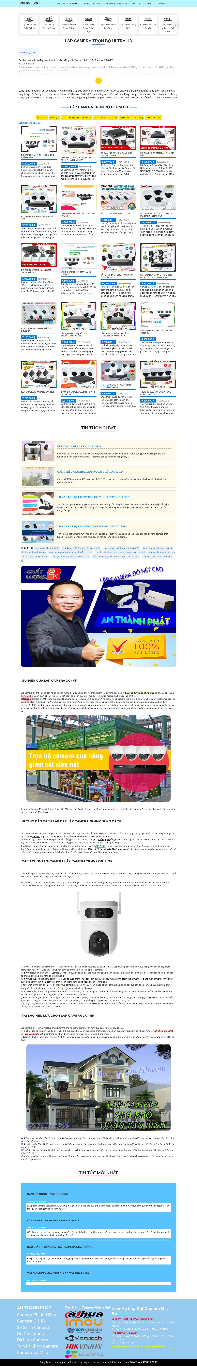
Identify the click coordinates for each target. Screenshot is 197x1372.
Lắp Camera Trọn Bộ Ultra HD (98, 41)
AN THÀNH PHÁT (34, 1308)
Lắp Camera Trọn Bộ (67, 3)
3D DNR (157, 117)
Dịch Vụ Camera (32, 1339)
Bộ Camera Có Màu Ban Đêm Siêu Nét (157, 154)
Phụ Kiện (149, 3)
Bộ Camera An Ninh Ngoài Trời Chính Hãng (38, 156)
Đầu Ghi (136, 3)
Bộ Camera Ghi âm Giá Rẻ (47, 548)
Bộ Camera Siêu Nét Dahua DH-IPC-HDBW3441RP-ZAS (156, 214)
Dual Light (54, 117)
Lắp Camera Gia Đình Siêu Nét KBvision (37, 329)
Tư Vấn (161, 3)
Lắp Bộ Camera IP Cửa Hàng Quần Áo (76, 273)
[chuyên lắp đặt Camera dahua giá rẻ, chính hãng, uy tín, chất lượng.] (84, 1314)
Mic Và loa (42, 117)
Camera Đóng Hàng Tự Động (47, 1194)
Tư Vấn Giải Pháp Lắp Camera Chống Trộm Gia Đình (120, 552)
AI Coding (139, 117)
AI (95, 117)
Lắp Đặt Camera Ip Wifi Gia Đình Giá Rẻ (70, 556)
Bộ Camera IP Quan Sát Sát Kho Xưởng (78, 214)
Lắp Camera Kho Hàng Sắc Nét (37, 391)
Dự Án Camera (31, 1333)
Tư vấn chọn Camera (37, 1346)
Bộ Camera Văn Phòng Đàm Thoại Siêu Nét (36, 271)
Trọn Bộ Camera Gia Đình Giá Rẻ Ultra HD (78, 393)
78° (63, 117)
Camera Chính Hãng (91, 3)
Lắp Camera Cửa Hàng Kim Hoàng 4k (121, 548)
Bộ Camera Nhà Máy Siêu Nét (116, 213)
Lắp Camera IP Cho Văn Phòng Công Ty (156, 331)
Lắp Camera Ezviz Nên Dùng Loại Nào (53, 1220)
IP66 (148, 117)
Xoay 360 (113, 117)
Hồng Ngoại (74, 117)
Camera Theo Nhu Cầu (116, 3)
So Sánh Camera (33, 1327)
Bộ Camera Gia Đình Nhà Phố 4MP (37, 217)
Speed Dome (125, 117)
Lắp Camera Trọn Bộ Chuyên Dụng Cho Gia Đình (116, 556)
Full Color (87, 117)
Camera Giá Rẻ (31, 1321)
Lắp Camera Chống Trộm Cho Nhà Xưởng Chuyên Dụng (156, 276)
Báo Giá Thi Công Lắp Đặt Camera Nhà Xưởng (60, 1247)
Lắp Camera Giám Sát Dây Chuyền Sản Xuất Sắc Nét (114, 334)
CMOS (102, 117)
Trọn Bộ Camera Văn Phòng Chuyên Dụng (155, 393)
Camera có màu (32, 1352)
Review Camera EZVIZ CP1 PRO (79, 446)
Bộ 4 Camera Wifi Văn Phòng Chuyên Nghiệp (70, 552)
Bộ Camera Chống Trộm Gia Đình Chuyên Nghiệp (76, 158)
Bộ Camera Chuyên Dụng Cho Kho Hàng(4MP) (117, 154)
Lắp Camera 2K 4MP (29, 122)
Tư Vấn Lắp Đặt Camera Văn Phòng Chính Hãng (91, 526)
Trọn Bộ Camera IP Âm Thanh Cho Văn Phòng (116, 386)
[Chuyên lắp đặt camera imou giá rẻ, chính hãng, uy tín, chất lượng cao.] (84, 1322)
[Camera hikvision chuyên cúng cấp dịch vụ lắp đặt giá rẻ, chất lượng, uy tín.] (84, 1346)
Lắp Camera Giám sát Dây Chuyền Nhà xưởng (74, 334)
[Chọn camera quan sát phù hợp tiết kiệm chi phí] (176, 25)
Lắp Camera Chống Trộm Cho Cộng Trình (117, 276)
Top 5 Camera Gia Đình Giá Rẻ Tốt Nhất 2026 (58, 1273)
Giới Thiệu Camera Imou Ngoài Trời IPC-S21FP (90, 471)
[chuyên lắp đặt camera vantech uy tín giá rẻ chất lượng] (84, 1338)
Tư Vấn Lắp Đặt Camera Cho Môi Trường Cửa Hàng (94, 497)
